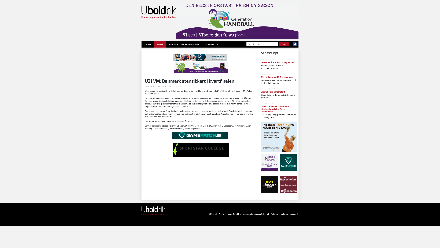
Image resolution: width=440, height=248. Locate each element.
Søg (284, 44)
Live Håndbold (211, 44)
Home (150, 44)
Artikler (160, 44)
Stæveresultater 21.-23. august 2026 (278, 62)
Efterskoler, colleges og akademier (184, 44)
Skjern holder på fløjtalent (273, 91)
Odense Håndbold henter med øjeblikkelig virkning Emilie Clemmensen (275, 109)
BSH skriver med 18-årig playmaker (277, 77)
